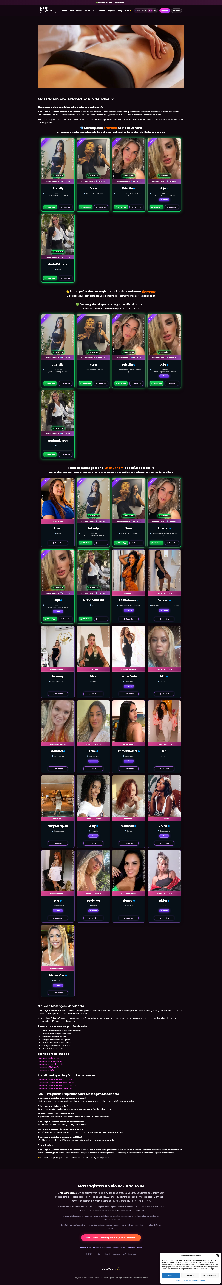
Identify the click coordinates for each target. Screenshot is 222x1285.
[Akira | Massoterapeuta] (164, 870)
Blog (120, 10)
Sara (93, 188)
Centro (131, 193)
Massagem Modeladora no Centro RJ (55, 1088)
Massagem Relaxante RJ (49, 1058)
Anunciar (164, 10)
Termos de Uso (119, 1248)
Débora (163, 600)
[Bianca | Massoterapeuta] (128, 870)
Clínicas (101, 10)
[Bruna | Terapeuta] (164, 796)
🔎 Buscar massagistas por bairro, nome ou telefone (111, 1237)
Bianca (127, 901)
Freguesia (94, 831)
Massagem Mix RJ (46, 1070)
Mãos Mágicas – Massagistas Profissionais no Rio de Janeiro (125, 1278)
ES (155, 10)
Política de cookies (181, 1281)
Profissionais (76, 10)
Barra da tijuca (91, 193)
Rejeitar (190, 1275)
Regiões (111, 10)
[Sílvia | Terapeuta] (93, 646)
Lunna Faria (129, 676)
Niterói (58, 269)
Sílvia (93, 676)
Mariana (57, 751)
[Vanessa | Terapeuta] (128, 796)
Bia (164, 751)
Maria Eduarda (57, 264)
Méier (94, 682)
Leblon (176, 605)
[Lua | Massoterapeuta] (57, 870)
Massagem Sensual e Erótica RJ (53, 1064)
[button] (217, 1256)
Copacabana (123, 193)
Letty (92, 826)
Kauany (57, 676)
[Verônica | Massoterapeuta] (93, 870)
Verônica (93, 901)
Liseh (57, 528)
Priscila (127, 188)
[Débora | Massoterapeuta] (164, 570)
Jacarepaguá (58, 195)
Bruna (163, 826)
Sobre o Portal (86, 1248)
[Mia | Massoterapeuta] (164, 646)
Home (64, 10)
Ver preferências (209, 1275)
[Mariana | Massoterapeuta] (57, 721)
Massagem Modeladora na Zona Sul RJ (56, 1079)
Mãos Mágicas (68, 1192)
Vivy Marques (58, 826)
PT (150, 10)
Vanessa (127, 826)
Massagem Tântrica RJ (49, 1067)
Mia (163, 676)
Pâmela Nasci (127, 751)
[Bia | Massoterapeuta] (164, 721)
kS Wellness (127, 600)
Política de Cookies (134, 1248)
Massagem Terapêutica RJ (50, 1061)
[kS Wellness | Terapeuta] (128, 570)
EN (145, 10)
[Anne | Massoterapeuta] (93, 721)
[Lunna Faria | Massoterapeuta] (128, 646)
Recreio (67, 195)
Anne (92, 751)
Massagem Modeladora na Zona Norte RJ (57, 1082)
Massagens (89, 10)
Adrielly (57, 188)
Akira (163, 901)
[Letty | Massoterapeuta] (93, 796)
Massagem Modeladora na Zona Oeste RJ (57, 1085)
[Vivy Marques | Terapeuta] (57, 796)
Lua (56, 901)
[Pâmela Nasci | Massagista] (128, 721)
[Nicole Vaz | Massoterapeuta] (57, 945)
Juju (163, 188)
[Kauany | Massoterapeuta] (57, 646)
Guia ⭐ (128, 10)
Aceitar (171, 1275)
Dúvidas (176, 10)
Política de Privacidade (197, 1281)
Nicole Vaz (56, 975)
